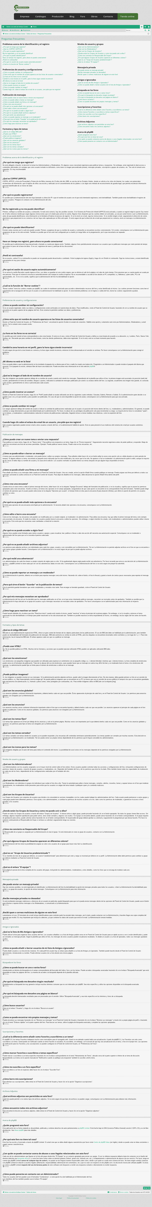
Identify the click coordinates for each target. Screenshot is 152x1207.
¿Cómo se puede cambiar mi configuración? (18, 72)
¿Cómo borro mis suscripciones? (88, 116)
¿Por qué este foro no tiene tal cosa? (90, 137)
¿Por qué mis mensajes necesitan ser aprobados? (20, 121)
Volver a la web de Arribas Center (17, 27)
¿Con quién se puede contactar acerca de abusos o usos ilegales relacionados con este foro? (109, 139)
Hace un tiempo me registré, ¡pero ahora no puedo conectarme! (24, 58)
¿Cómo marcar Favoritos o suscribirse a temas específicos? (98, 112)
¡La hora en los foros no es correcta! (15, 77)
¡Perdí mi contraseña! (10, 60)
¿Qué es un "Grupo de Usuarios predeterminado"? (94, 60)
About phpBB (19, 1130)
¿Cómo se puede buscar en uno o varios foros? (93, 93)
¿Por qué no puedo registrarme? (14, 51)
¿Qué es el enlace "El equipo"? (88, 62)
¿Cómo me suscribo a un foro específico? (91, 114)
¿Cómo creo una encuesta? (12, 104)
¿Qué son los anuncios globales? (14, 140)
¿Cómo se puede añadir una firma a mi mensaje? (19, 102)
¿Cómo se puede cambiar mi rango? (15, 87)
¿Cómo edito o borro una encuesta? (15, 108)
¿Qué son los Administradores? (88, 47)
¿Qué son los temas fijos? (12, 145)
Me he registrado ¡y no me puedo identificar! (18, 53)
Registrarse (26, 30)
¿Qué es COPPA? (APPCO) (12, 49)
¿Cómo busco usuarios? (85, 99)
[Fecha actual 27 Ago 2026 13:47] (148, 33)
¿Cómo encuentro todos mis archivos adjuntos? (93, 126)
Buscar (6, 30)
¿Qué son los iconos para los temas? (15, 149)
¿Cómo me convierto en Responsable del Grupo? (94, 55)
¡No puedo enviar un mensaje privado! (90, 70)
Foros (35, 27)
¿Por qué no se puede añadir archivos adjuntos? (19, 113)
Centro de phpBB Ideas (102, 1142)
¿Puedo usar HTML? (10, 134)
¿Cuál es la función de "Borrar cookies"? (17, 64)
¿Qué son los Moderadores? (87, 49)
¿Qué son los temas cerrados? (13, 147)
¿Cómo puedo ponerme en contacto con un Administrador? (97, 141)
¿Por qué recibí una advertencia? (14, 115)
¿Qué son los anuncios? (11, 142)
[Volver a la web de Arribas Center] (76, 12)
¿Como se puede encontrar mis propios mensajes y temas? (98, 101)
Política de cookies (91, 1198)
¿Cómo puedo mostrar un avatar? (14, 85)
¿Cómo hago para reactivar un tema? (15, 123)
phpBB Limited (84, 1128)
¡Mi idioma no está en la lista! (13, 81)
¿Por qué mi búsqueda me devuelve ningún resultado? (96, 95)
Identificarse (15, 30)
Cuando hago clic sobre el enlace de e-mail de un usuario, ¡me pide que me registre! (31, 89)
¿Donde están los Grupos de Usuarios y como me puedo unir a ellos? (101, 53)
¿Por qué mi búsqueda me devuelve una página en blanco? (97, 97)
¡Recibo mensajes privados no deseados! (91, 72)
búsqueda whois (22, 1158)
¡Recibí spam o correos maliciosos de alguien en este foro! (97, 74)
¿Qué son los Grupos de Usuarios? (89, 51)
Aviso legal (59, 1198)
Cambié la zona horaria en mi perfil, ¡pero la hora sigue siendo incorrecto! (28, 79)
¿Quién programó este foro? (87, 135)
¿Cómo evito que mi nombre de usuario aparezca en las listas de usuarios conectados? (33, 74)
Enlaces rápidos (3, 27)
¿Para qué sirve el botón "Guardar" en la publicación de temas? (24, 119)
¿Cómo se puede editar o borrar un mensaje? (18, 100)
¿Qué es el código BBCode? (12, 132)
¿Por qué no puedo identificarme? (14, 55)
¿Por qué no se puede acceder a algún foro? (18, 111)
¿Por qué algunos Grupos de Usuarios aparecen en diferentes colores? (101, 58)
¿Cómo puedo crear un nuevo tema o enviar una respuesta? (23, 98)
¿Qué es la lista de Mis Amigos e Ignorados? (92, 83)
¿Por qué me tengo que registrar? (14, 47)
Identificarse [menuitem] (145, 27)
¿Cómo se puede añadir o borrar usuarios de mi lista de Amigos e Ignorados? (104, 85)
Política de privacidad (73, 1198)
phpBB (91, 366)
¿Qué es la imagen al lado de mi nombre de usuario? (21, 83)
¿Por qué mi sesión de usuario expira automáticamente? (22, 62)
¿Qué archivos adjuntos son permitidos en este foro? (95, 124)
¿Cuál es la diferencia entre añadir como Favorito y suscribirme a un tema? (103, 110)
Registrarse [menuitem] (149, 27)
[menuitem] (141, 27)
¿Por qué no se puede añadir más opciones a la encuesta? (23, 106)
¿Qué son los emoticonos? (12, 136)
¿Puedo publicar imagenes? (12, 138)
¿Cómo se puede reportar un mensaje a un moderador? (21, 117)
